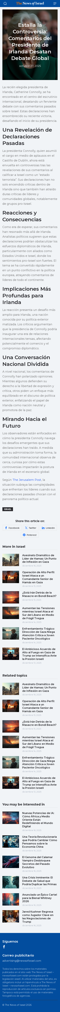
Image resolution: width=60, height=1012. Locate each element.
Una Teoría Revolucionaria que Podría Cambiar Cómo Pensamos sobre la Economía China (39, 841)
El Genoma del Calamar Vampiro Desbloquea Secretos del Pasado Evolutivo (37, 862)
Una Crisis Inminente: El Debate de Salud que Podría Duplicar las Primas (39, 881)
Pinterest (31, 535)
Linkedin (50, 528)
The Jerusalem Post (26, 480)
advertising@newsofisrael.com (21, 960)
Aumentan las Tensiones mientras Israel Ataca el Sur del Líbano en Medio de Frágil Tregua (38, 613)
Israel (7, 509)
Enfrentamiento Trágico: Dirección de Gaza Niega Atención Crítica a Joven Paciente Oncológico (38, 633)
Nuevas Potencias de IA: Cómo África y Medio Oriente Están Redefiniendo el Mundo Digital (38, 820)
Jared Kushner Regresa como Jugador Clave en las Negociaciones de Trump (37, 916)
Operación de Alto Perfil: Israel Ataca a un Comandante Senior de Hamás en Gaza (38, 577)
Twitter (32, 528)
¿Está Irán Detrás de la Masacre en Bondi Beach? (39, 594)
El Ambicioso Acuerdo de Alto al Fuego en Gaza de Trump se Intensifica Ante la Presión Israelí (39, 654)
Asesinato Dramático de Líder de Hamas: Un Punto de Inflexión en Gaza (39, 559)
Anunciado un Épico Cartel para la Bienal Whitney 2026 (39, 898)
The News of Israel (15, 1005)
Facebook (14, 528)
